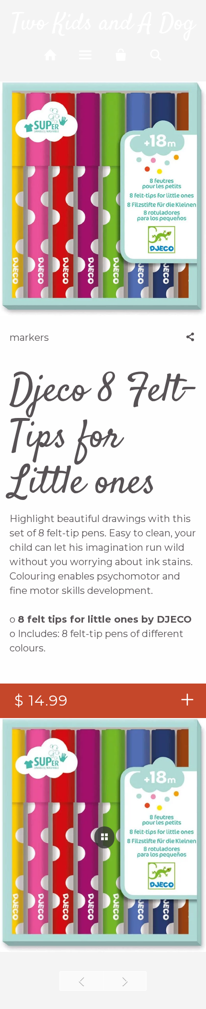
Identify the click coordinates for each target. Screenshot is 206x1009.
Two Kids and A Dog (103, 24)
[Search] (156, 55)
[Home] (50, 55)
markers (29, 337)
